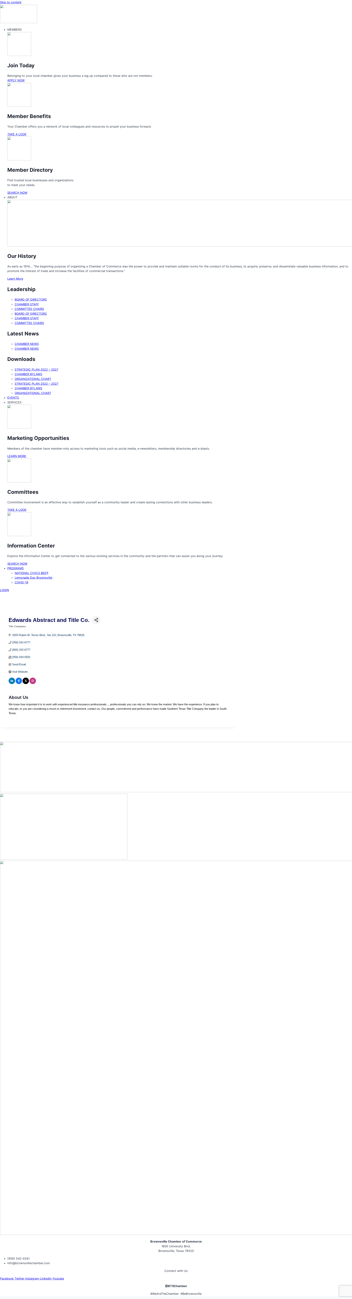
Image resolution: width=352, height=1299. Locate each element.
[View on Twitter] (26, 683)
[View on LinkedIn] (12, 683)
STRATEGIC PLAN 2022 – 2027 (36, 369)
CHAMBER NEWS (27, 344)
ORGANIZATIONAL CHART (33, 379)
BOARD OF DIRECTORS (31, 299)
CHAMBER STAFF (27, 304)
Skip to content (10, 2)
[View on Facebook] (19, 683)
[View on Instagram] (33, 683)
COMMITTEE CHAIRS (29, 309)
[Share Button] (96, 620)
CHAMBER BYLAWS (28, 374)
